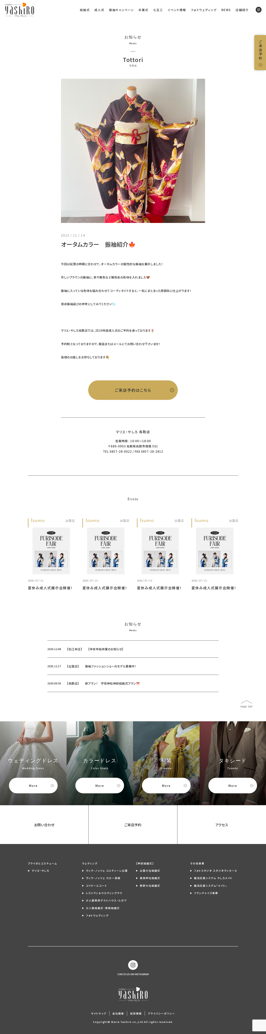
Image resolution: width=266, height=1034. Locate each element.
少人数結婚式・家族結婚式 (103, 908)
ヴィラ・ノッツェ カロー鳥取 (103, 878)
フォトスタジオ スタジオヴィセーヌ (215, 870)
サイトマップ (98, 1013)
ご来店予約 (260, 50)
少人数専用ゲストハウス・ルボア (106, 900)
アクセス (221, 824)
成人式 (99, 10)
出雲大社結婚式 (150, 870)
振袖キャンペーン (121, 10)
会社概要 (118, 1013)
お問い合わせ (44, 824)
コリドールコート (96, 885)
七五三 (158, 10)
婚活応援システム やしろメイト (213, 878)
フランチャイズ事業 (206, 893)
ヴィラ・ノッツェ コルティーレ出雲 (107, 870)
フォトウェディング (204, 10)
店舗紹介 (242, 10)
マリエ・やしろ (40, 870)
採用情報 (136, 1013)
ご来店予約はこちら (133, 390)
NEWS (226, 10)
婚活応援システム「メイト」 (210, 885)
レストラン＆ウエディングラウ (104, 893)
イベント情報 (177, 10)
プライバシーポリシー (161, 1013)
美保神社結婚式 (150, 878)
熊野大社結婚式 (150, 885)
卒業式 (143, 10)
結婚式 (85, 10)
